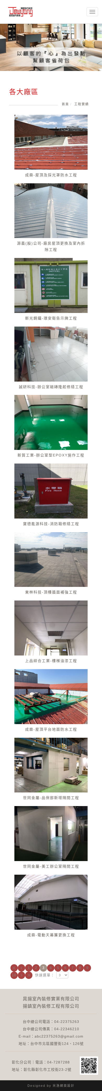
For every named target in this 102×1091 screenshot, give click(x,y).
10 (14, 975)
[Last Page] (28, 975)
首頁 (65, 104)
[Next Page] (21, 975)
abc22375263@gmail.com (59, 1036)
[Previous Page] (21, 968)
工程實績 (81, 104)
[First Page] (14, 968)
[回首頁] (20, 11)
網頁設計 (67, 1086)
